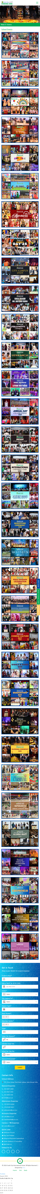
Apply (25, 1170)
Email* (4, 1028)
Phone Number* (6, 1013)
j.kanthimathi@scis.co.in (11, 1119)
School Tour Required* (8, 1036)
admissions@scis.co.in (10, 1110)
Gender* (4, 991)
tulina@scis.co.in (9, 1116)
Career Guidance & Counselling (13, 1141)
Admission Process (9, 1132)
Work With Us (8, 1144)
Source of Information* (9, 1059)
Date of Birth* (11, 983)
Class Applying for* (7, 998)
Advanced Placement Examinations (14, 1138)
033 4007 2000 (8, 1089)
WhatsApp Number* (8, 1021)
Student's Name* (7, 976)
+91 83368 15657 (9, 1107)
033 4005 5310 (8, 1095)
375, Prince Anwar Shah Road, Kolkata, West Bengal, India (21, 1082)
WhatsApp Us (38, 610)
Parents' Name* (6, 1006)
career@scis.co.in (9, 1126)
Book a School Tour (38, 597)
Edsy (24, 1167)
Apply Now (38, 583)
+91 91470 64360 (9, 1104)
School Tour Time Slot (8, 1051)
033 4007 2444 (8, 1092)
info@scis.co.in (8, 1098)
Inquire (15, 1170)
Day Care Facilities (9, 1135)
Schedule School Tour (8, 1044)
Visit (20, 1170)
